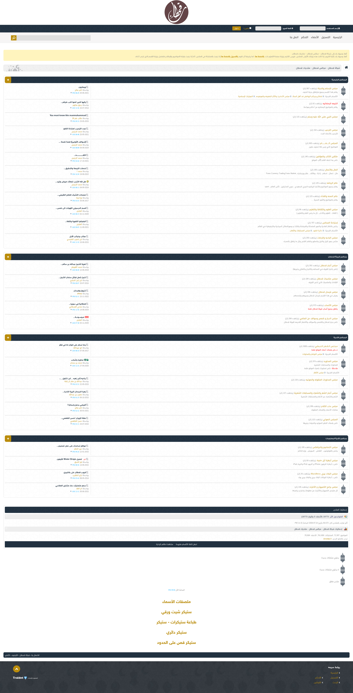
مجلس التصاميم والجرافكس (325, 447)
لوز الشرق (78, 462)
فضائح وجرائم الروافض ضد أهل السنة (307, 96)
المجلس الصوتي (330, 419)
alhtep (79, 293)
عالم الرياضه (332, 183)
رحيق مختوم (77, 105)
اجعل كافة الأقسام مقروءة (186, 544)
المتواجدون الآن (336, 517)
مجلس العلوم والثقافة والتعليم (323, 209)
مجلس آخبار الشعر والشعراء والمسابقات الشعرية (316, 393)
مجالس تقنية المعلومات (336, 438)
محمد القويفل (76, 267)
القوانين (318, 682)
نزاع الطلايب (77, 475)
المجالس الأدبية (340, 337)
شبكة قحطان (25, 655)
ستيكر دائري (176, 632)
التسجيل (325, 37)
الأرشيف (15, 655)
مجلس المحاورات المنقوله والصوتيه (322, 380)
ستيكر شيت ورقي (176, 612)
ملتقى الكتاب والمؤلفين (327, 156)
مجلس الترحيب (331, 130)
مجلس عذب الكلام (329, 406)
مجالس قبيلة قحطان (337, 257)
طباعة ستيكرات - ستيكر (176, 622)
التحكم (304, 37)
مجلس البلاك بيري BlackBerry (324, 474)
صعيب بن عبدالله (75, 394)
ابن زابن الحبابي (76, 280)
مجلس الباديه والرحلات (327, 238)
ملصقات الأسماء (176, 602)
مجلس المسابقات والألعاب (300, 230)
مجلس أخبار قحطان (329, 265)
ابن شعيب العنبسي (74, 239)
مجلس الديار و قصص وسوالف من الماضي (319, 318)
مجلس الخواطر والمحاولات (312, 354)
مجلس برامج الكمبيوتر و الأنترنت (323, 487)
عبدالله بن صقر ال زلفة (73, 381)
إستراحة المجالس (330, 223)
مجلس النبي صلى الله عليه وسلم (322, 117)
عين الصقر (78, 449)
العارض (79, 211)
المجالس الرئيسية (339, 80)
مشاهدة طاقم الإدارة (164, 544)
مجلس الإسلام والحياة (328, 88)
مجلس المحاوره (331, 361)
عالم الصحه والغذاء (329, 196)
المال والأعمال (331, 170)
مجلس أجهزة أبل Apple (327, 460)
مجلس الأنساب (331, 305)
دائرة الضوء (317, 230)
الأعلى (7, 655)
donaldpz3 (327, 539)
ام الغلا (79, 488)
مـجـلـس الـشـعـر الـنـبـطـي (326, 346)
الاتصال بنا (35, 655)
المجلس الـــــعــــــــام (329, 143)
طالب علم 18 (77, 118)
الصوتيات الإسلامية (245, 96)
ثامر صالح (78, 90)
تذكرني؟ (246, 29)
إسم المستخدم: (332, 28)
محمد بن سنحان (76, 363)
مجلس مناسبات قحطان (327, 279)
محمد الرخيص (77, 131)
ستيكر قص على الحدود (176, 642)
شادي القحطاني (75, 307)
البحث (336, 682)
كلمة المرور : (287, 28)
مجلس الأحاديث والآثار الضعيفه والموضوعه (272, 96)
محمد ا (79, 171)
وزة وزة (79, 198)
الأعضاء (315, 37)
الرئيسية (337, 37)
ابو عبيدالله (77, 348)
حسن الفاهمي (76, 421)
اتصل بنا (294, 37)
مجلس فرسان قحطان (328, 292)
